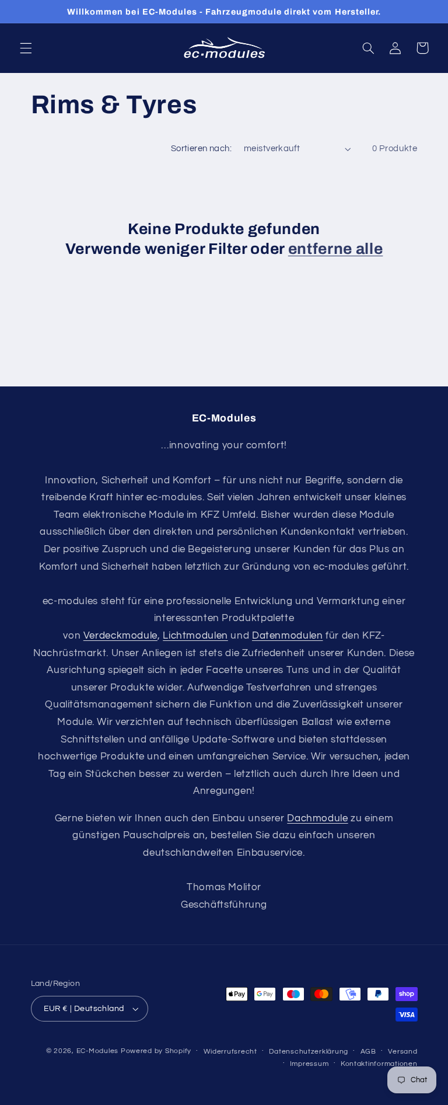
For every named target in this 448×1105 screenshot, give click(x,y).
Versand (402, 1051)
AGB (368, 1051)
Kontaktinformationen (379, 1064)
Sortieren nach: (201, 148)
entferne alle (335, 248)
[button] (25, 47)
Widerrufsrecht (230, 1051)
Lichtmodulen (195, 635)
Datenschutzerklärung (308, 1051)
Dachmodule (317, 818)
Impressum (309, 1064)
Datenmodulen (287, 635)
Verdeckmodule (120, 635)
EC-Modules (97, 1051)
